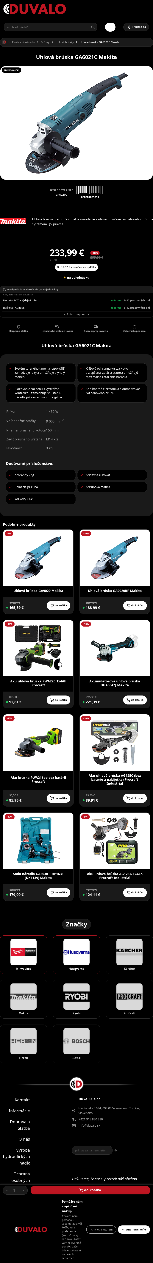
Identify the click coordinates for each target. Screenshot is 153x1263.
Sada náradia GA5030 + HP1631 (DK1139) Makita (38, 876)
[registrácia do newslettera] (116, 1150)
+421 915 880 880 (91, 1119)
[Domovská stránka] (4, 42)
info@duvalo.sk (89, 1125)
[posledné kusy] (7, 702)
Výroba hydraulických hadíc (16, 1156)
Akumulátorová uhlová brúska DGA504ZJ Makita (114, 683)
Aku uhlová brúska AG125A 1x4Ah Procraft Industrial (115, 876)
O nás (24, 1139)
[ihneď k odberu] (7, 608)
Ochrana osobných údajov (20, 1180)
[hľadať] (93, 27)
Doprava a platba (20, 1125)
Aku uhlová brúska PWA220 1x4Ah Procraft (38, 683)
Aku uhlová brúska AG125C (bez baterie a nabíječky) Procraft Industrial (115, 779)
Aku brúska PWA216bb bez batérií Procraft (38, 779)
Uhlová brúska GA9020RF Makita (115, 590)
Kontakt (22, 1099)
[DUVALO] (34, 9)
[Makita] (13, 221)
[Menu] (110, 27)
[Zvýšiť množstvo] (23, 1190)
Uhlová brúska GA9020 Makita (38, 590)
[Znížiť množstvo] (7, 1190)
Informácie (19, 1110)
